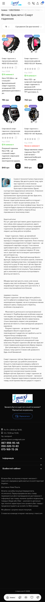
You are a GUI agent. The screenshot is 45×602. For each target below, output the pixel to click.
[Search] (29, 3)
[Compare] (9, 51)
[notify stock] (40, 166)
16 (6, 26)
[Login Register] (38, 3)
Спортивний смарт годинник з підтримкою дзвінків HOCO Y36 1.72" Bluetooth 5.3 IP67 (11, 131)
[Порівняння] (37, 597)
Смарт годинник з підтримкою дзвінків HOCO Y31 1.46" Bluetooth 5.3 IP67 (33, 131)
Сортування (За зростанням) (28, 26)
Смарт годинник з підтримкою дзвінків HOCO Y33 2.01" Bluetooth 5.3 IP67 (33, 61)
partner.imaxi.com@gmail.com (13, 439)
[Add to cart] (18, 98)
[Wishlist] (13, 51)
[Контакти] (33, 3)
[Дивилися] (25, 597)
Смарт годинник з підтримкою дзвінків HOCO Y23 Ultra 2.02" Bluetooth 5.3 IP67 (10, 61)
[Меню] (3, 3)
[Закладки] (31, 597)
